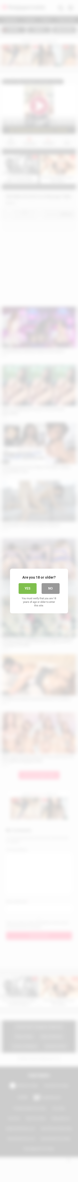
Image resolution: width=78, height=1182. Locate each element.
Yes (27, 588)
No (50, 588)
